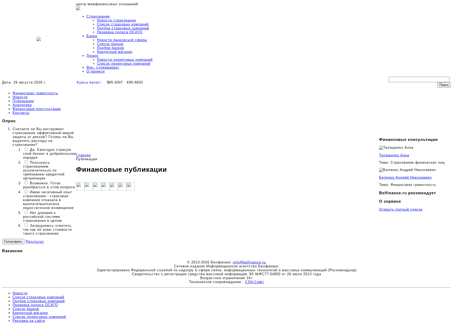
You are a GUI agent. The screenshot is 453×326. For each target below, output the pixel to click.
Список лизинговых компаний (123, 63)
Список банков (110, 44)
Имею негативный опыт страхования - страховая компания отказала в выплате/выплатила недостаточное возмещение (48, 200)
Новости (20, 97)
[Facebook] (80, 189)
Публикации (23, 101)
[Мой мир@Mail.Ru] (130, 189)
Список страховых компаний (123, 24)
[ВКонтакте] (114, 189)
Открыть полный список (401, 209)
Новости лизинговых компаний (125, 60)
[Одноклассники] (105, 189)
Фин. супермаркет (103, 67)
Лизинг (93, 56)
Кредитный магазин (114, 52)
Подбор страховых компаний (123, 28)
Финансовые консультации (37, 109)
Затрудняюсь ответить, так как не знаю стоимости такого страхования (48, 229)
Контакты (21, 113)
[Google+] (97, 189)
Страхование (98, 16)
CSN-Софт (254, 282)
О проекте (96, 71)
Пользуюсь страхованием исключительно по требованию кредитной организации (43, 170)
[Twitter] (88, 189)
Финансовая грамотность (35, 93)
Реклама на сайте (29, 321)
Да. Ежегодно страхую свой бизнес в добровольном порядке (49, 153)
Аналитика (22, 105)
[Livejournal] (122, 189)
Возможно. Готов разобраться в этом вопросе (49, 185)
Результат (35, 242)
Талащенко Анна (394, 155)
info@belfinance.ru (249, 262)
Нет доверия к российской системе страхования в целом (42, 217)
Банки (92, 36)
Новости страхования (116, 20)
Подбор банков (110, 48)
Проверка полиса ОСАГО (119, 32)
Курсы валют (89, 82)
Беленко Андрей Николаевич (405, 177)
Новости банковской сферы (122, 40)
